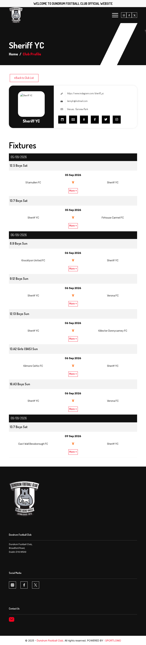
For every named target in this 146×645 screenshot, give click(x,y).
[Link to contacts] (73, 120)
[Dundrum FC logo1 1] (16, 15)
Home (13, 54)
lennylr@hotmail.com (77, 100)
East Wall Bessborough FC (33, 443)
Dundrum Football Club (50, 640)
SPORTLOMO (113, 640)
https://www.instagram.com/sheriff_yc (85, 93)
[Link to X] (134, 15)
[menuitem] (113, 15)
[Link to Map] (84, 120)
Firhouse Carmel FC (113, 217)
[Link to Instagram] (123, 15)
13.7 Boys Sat (19, 201)
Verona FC (113, 295)
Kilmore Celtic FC (33, 366)
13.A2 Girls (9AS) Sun (24, 349)
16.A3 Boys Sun (20, 384)
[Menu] (113, 15)
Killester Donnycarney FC (112, 330)
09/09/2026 (19, 418)
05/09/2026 (19, 157)
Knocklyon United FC (33, 260)
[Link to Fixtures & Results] (62, 120)
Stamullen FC (33, 182)
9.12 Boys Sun (19, 279)
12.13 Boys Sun (19, 314)
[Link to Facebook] (129, 15)
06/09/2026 (19, 235)
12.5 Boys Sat (19, 165)
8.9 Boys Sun (18, 243)
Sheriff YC (112, 182)
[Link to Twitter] (106, 120)
